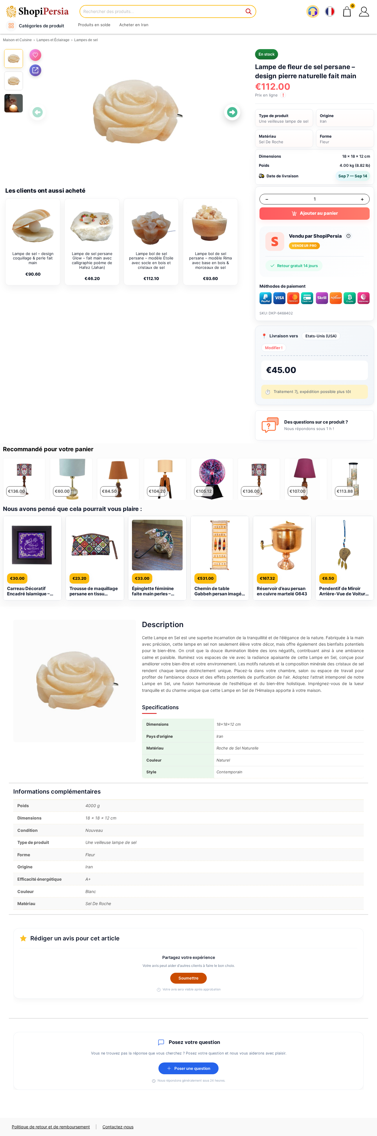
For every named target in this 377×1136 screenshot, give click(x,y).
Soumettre (188, 978)
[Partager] (35, 70)
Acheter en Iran (133, 24)
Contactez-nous (117, 1126)
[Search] (249, 11)
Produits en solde (94, 24)
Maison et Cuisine (17, 40)
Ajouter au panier (319, 213)
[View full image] (135, 112)
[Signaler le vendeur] (348, 236)
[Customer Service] (313, 11)
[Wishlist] (35, 55)
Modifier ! (273, 347)
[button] (364, 11)
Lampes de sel (86, 40)
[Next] (232, 112)
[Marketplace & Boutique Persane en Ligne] (41, 11)
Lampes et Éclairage (53, 40)
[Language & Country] (330, 11)
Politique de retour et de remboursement (51, 1126)
